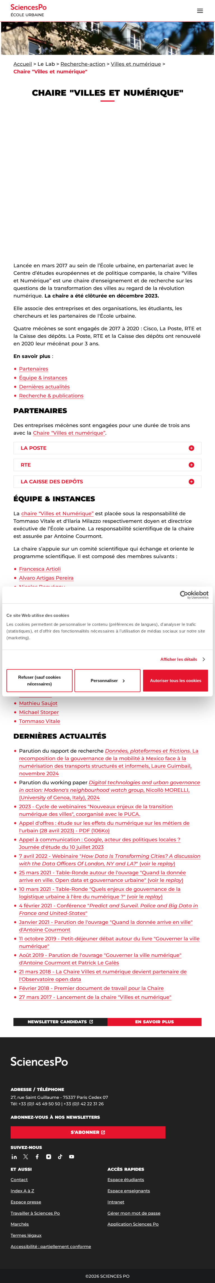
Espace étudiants (126, 1179)
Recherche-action (82, 64)
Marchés (20, 1224)
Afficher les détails (178, 659)
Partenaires (33, 369)
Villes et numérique (136, 64)
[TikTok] (60, 1156)
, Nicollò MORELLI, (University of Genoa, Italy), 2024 (109, 790)
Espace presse (26, 1202)
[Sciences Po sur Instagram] (48, 1156)
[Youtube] (71, 1156)
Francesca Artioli (40, 569)
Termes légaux (26, 1235)
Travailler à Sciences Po (35, 1213)
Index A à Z (22, 1190)
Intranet (116, 1202)
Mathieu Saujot (38, 703)
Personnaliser (104, 680)
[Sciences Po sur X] (25, 1156)
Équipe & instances (43, 378)
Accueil (22, 64)
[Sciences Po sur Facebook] (37, 1156)
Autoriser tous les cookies (175, 680)
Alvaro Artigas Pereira (46, 578)
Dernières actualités (44, 387)
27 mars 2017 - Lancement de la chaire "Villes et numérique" (95, 997)
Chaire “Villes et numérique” (69, 433)
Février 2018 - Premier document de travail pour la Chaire (91, 988)
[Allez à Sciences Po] (39, 1064)
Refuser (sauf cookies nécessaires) (39, 680)
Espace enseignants (129, 1190)
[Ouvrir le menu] (200, 11)
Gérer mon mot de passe (134, 1213)
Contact (19, 1179)
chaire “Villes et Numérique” (57, 514)
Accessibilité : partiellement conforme (51, 1246)
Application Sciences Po (133, 1224)
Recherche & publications (51, 396)
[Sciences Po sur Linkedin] (14, 1156)
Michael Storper (39, 712)
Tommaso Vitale (39, 721)
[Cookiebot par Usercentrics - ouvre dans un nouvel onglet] (184, 595)
